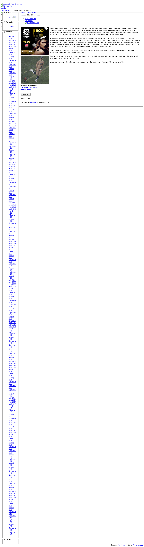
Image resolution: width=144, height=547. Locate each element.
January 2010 (11, 509)
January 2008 (11, 525)
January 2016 (11, 444)
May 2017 (12, 402)
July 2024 (12, 121)
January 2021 (11, 257)
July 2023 (12, 162)
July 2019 (12, 321)
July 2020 (12, 280)
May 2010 (12, 495)
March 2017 (11, 407)
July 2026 (12, 40)
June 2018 (12, 363)
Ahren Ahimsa (138, 545)
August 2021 (11, 236)
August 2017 (11, 395)
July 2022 (12, 203)
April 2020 (12, 286)
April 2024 (12, 128)
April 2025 (12, 87)
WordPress (121, 545)
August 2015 (11, 464)
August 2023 (11, 159)
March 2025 (11, 90)
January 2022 (11, 220)
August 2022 (11, 200)
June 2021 (12, 241)
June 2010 (12, 493)
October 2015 (11, 456)
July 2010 (12, 491)
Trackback (29, 21)
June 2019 (12, 323)
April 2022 (12, 209)
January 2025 (11, 98)
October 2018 (11, 350)
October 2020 (11, 269)
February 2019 (12, 334)
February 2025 (12, 94)
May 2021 (12, 243)
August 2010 (11, 488)
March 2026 (11, 49)
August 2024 (11, 118)
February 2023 (12, 175)
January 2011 (11, 468)
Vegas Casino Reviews (29, 12)
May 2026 (12, 44)
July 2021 (12, 239)
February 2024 (12, 135)
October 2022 (11, 192)
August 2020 (11, 277)
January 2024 (11, 139)
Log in (3, 8)
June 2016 (12, 430)
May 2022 (12, 207)
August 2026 (11, 37)
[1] (15, 17)
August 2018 (11, 358)
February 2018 (12, 375)
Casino (11, 26)
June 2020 (12, 282)
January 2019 (11, 338)
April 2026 (12, 46)
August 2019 (11, 318)
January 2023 (11, 179)
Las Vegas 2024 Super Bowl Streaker (29, 88)
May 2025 (12, 85)
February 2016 (12, 440)
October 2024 (11, 110)
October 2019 (11, 309)
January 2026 (11, 57)
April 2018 (12, 367)
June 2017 (12, 400)
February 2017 (12, 411)
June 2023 (12, 164)
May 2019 (12, 325)
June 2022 (12, 205)
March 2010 (11, 501)
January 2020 (11, 297)
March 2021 (11, 249)
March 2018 (11, 370)
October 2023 (11, 151)
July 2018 (12, 361)
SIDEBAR (1, 20)
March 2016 (11, 435)
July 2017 (12, 398)
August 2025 (11, 78)
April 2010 (12, 497)
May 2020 (12, 284)
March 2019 (11, 330)
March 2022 (11, 212)
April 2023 (12, 168)
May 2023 (12, 166)
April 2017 (12, 404)
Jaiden (11, 17)
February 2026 (12, 53)
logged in (33, 102)
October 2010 (11, 480)
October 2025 (11, 70)
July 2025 (12, 81)
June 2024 (12, 124)
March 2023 (11, 171)
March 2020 (11, 289)
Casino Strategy (8, 10)
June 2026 (12, 42)
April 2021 (12, 245)
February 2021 (12, 253)
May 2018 (12, 365)
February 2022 (12, 216)
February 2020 (12, 293)
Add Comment (30, 19)
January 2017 (11, 415)
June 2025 (12, 83)
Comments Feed (33, 23)
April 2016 (12, 432)
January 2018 (11, 379)
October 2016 (11, 427)
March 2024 (11, 131)
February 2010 (12, 505)
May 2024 (12, 126)
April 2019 (12, 327)
